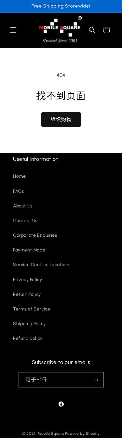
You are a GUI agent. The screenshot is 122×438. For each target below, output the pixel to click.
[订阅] (96, 379)
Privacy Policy (27, 279)
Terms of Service (31, 309)
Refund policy (28, 338)
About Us (23, 206)
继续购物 (61, 119)
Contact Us (25, 220)
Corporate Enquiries (35, 235)
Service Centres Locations (42, 264)
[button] (13, 30)
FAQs (18, 191)
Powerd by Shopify (82, 433)
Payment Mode (29, 250)
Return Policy (27, 294)
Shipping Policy (29, 323)
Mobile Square (51, 433)
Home (19, 176)
